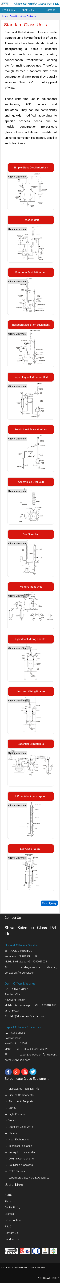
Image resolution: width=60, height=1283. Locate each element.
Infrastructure (13, 1220)
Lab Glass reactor (30, 848)
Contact (50, 9)
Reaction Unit (31, 219)
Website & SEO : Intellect (48, 1278)
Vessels (13, 1120)
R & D (8, 1226)
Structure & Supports (20, 1101)
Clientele (10, 1213)
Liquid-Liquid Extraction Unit (31, 377)
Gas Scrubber (31, 534)
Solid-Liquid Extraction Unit (31, 429)
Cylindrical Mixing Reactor (30, 639)
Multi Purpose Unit (31, 586)
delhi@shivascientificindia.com (26, 1016)
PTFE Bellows (16, 1171)
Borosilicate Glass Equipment (23, 16)
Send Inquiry (12, 1239)
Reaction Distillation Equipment (31, 324)
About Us (10, 1201)
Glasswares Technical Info (24, 1088)
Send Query (49, 903)
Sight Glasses (16, 1114)
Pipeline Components (21, 1095)
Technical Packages (20, 1145)
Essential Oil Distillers (31, 743)
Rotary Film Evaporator (22, 1152)
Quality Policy (12, 1207)
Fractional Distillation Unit (30, 272)
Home (4, 16)
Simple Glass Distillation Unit (31, 167)
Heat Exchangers (18, 1139)
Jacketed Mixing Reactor (31, 691)
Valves (12, 1107)
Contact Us (11, 1232)
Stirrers (12, 1133)
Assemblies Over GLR (31, 481)
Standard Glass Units (20, 1126)
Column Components (21, 1158)
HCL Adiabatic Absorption (30, 796)
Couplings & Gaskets (20, 1164)
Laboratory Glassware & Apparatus (28, 1177)
